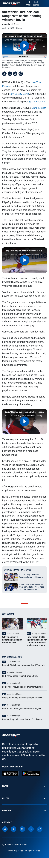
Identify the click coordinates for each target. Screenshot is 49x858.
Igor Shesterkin (37, 101)
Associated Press (10, 24)
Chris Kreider (39, 107)
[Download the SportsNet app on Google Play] (31, 773)
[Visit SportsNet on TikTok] (39, 829)
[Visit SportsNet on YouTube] (13, 829)
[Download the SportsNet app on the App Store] (10, 773)
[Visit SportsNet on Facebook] (22, 829)
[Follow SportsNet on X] (5, 829)
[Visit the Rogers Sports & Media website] (14, 845)
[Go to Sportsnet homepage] (11, 3)
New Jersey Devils (19, 93)
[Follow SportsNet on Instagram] (31, 829)
